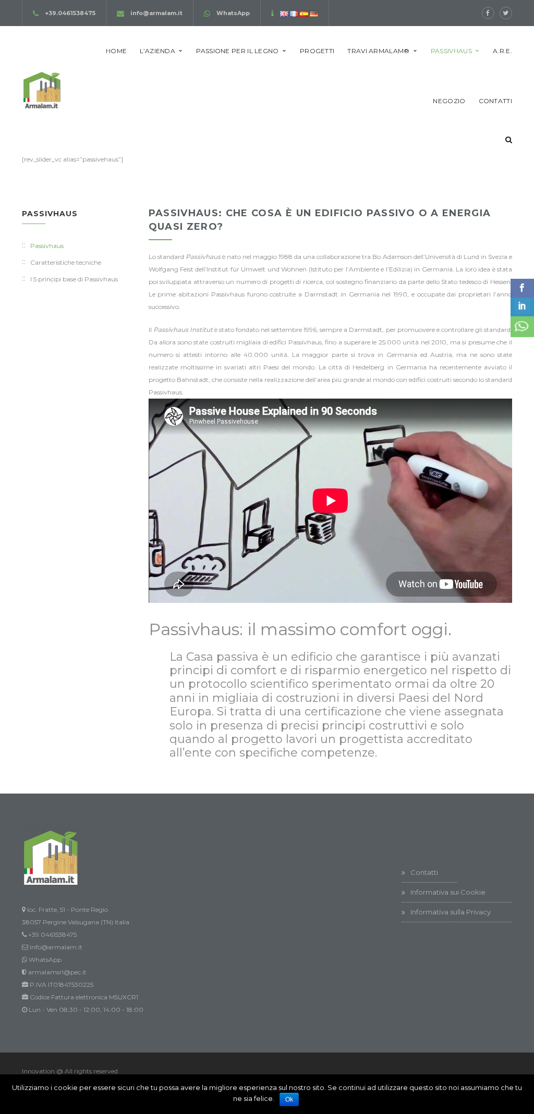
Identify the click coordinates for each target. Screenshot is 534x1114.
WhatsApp (233, 13)
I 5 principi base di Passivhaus (74, 279)
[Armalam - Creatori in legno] (42, 89)
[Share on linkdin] (522, 307)
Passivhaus (47, 246)
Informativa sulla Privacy (450, 912)
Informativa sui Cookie (448, 892)
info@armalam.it (156, 13)
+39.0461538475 (70, 13)
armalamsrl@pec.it (57, 972)
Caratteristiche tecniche (65, 262)
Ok (289, 1099)
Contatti (424, 872)
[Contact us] (522, 326)
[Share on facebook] (522, 288)
